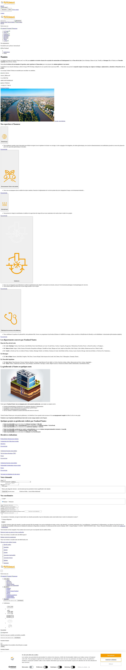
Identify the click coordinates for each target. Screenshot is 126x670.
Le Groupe (6, 31)
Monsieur (11, 501)
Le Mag (5, 40)
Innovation (6, 36)
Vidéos (8, 580)
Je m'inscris (20, 600)
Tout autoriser (110, 655)
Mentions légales (10, 584)
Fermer (2, 646)
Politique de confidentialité (12, 585)
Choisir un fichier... (23, 491)
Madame (5, 501)
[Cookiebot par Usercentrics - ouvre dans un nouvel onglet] (12, 667)
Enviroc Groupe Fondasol (12, 591)
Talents (5, 39)
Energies (6, 552)
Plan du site (9, 582)
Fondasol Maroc (10, 596)
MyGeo (8, 593)
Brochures (8, 581)
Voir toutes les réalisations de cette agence (10, 474)
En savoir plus (4, 149)
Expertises (6, 34)
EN (3, 6)
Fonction (3, 509)
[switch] (46, 667)
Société (2, 508)
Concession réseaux (8, 557)
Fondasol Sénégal (10, 597)
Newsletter (6, 599)
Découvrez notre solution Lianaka (8, 542)
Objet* (2, 480)
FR (1, 6)
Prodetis (8, 589)
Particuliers (6, 563)
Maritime (6, 560)
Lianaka (8, 592)
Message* (3, 484)
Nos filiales (6, 587)
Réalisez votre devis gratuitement (8, 537)
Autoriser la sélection (111, 659)
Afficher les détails (82, 667)
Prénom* (3, 506)
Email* (2, 512)
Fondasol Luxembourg (11, 595)
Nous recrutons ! (11, 22)
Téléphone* (12, 511)
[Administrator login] (2, 571)
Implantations (7, 35)
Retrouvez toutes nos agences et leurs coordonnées (12, 532)
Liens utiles (6, 578)
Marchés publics (7, 544)
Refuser (111, 664)
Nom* (2, 505)
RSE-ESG (6, 38)
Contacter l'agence (5, 88)
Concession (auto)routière (9, 555)
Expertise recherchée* (6, 481)
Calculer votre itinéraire (59, 121)
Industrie (6, 549)
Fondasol (8, 588)
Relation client (4, 22)
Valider (3, 522)
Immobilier (6, 547)
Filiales (5, 32)
